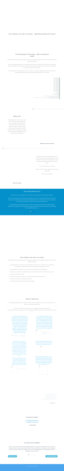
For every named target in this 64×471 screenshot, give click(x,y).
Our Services (24, 1)
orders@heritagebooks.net (33, 422)
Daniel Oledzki (45, 332)
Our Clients (40, 1)
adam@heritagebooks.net (51, 394)
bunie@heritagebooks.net (50, 395)
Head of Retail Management (23, 336)
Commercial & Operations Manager (47, 333)
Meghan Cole (23, 334)
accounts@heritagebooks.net (49, 399)
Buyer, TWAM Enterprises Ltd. (22, 369)
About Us (17, 1)
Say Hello (47, 1)
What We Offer (32, 1)
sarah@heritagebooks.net (50, 397)
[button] (0, 87)
